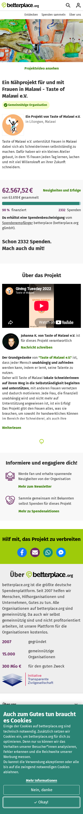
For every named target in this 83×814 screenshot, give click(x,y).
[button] (22, 552)
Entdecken (31, 14)
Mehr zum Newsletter (35, 486)
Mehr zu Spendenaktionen (39, 511)
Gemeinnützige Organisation (27, 105)
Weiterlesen (11, 428)
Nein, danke (41, 789)
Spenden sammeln (54, 14)
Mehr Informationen (41, 780)
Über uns (75, 14)
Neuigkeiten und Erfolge (62, 190)
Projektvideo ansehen (41, 68)
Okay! (43, 802)
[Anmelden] (78, 5)
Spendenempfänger (17, 223)
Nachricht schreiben (36, 347)
